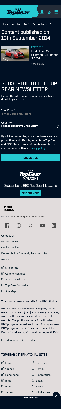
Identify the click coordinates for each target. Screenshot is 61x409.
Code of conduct (15, 273)
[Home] (24, 11)
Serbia (40, 368)
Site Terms (11, 267)
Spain (39, 380)
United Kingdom (20, 216)
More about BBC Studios (18, 340)
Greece (9, 368)
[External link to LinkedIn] (54, 225)
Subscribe (30, 157)
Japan (9, 392)
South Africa (43, 374)
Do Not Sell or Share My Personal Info (24, 253)
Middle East (43, 392)
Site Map (10, 291)
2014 (26, 24)
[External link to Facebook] (7, 225)
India (8, 380)
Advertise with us (15, 279)
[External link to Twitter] (30, 225)
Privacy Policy (9, 241)
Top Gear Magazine (17, 285)
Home (5, 24)
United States (40, 216)
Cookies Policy (10, 247)
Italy (8, 386)
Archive (16, 24)
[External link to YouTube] (42, 225)
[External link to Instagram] (19, 225)
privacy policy (37, 148)
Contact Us (7, 235)
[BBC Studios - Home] (9, 208)
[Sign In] (42, 11)
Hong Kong (12, 374)
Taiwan (40, 386)
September (39, 24)
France (9, 363)
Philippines (42, 363)
